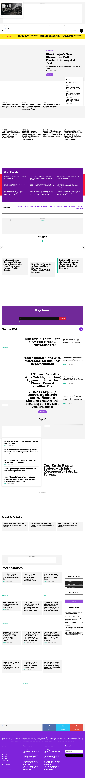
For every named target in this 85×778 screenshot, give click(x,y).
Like (81, 581)
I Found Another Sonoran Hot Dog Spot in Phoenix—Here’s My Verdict (14, 525)
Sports (24, 102)
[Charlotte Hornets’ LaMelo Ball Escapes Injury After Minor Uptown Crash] (32, 678)
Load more (42, 198)
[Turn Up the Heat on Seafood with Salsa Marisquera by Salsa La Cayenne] (63, 445)
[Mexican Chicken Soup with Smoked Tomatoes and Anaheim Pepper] (42, 541)
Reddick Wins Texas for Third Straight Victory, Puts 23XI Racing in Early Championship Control (52, 133)
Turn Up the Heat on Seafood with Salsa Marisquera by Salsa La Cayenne (60, 470)
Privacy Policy (31, 321)
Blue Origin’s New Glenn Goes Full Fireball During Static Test (28, 36)
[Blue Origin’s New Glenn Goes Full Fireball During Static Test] (22, 63)
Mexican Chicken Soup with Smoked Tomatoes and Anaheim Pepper (42, 525)
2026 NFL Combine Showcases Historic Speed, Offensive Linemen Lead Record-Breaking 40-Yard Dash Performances (32, 135)
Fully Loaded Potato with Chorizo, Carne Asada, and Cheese (67, 525)
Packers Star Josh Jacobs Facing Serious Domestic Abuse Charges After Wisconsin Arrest (50, 36)
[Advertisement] (42, 13)
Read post (49, 74)
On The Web (49, 50)
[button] (67, 31)
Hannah (32, 529)
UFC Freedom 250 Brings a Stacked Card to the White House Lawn (71, 36)
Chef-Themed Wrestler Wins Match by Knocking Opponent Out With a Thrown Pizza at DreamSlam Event (11, 134)
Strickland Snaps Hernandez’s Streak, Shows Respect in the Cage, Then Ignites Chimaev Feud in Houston (69, 193)
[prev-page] (17, 36)
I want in (74, 601)
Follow (80, 584)
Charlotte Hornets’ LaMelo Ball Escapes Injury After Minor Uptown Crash (31, 664)
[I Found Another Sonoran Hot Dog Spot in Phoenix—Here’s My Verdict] (15, 541)
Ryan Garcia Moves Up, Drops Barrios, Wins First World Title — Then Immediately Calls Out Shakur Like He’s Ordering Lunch (73, 135)
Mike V (47, 70)
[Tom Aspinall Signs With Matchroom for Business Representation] (12, 361)
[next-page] (83, 36)
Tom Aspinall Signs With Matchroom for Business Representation (72, 101)
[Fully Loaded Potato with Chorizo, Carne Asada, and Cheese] (70, 541)
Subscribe (62, 318)
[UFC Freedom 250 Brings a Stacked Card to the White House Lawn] (52, 94)
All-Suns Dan (6, 529)
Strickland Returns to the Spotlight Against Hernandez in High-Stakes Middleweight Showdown (69, 264)
